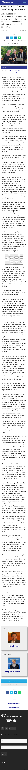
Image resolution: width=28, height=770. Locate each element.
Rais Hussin (7, 41)
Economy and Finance (14, 703)
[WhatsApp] (19, 38)
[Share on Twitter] (11, 38)
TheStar (20, 71)
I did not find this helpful (15, 685)
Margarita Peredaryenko (19, 41)
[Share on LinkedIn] (15, 38)
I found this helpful (14, 681)
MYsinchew (5, 73)
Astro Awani (13, 71)
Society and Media (13, 707)
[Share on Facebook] (7, 38)
